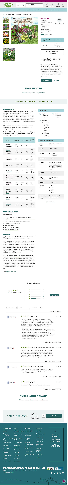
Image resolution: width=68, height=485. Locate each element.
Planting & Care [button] (30, 101)
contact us (25, 266)
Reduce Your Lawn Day (29, 455)
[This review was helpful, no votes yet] (56, 342)
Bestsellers (17, 461)
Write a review (44, 35)
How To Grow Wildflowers (28, 434)
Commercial (17, 458)
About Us (38, 431)
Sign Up (54, 415)
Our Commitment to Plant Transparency (40, 435)
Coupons (16, 455)
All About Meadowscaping (29, 443)
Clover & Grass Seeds (18, 439)
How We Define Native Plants (40, 440)
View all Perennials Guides (11, 229)
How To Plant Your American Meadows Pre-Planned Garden (18, 218)
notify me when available (52, 52)
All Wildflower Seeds (19, 431)
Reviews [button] (49, 101)
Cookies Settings (7, 455)
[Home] (3, 14)
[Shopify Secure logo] (50, 468)
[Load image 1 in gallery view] (6, 20)
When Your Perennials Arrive (12, 223)
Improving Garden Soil (10, 225)
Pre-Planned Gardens (10, 14)
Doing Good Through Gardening (39, 450)
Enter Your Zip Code (59, 23)
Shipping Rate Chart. (11, 271)
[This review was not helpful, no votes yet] (59, 342)
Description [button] (19, 101)
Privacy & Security (22, 470)
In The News (39, 454)
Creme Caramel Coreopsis (8, 151)
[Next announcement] (63, 1)
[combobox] (24, 308)
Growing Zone (18, 257)
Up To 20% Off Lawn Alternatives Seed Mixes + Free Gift (33, 1)
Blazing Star (9, 165)
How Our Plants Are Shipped (12, 227)
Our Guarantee (7, 442)
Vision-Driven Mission (39, 445)
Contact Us (6, 448)
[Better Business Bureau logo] (59, 468)
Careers (38, 457)
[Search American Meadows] (23, 5)
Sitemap (5, 458)
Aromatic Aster (8, 204)
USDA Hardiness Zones (29, 447)
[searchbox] (11, 308)
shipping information (10, 263)
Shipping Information (6, 434)
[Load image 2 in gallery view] (6, 27)
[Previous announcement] (4, 1)
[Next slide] (36, 31)
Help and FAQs (6, 445)
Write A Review (54, 295)
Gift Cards (16, 452)
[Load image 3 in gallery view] (6, 34)
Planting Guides (29, 431)
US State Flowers (29, 451)
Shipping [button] (42, 101)
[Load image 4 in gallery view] (6, 41)
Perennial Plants (18, 442)
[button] (63, 5)
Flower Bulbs (17, 450)
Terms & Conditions (32, 470)
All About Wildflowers (28, 439)
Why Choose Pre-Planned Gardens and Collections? (18, 221)
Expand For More (50, 202)
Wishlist (5, 431)
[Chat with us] (64, 481)
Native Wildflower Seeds (18, 434)
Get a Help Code (7, 461)
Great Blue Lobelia (9, 171)
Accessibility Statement (6, 451)
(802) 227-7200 (56, 439)
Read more (46, 325)
